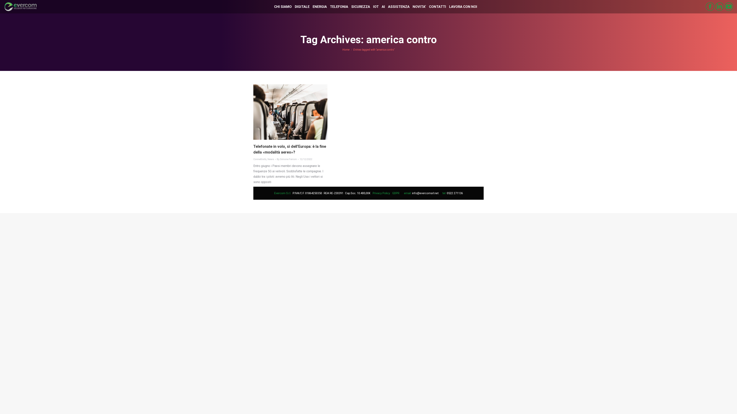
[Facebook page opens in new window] (710, 6)
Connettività (259, 159)
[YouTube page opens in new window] (729, 6)
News (271, 159)
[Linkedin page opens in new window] (719, 6)
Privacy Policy (381, 193)
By (287, 159)
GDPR (395, 193)
